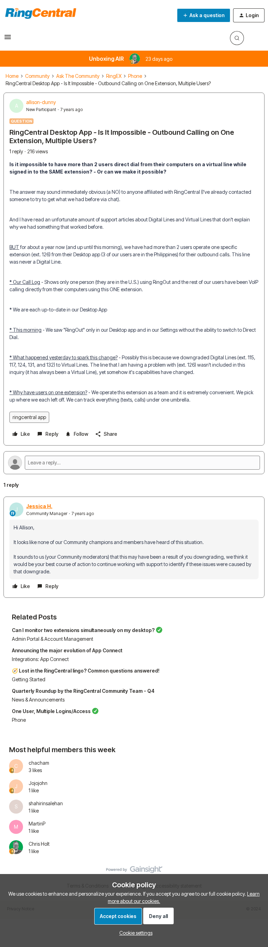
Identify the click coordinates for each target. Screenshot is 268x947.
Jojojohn (38, 783)
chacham (39, 763)
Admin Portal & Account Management (52, 639)
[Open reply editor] (134, 463)
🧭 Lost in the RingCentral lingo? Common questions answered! (85, 671)
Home (12, 76)
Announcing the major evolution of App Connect (67, 650)
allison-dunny (41, 102)
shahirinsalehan (46, 803)
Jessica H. (39, 506)
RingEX (113, 76)
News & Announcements (38, 700)
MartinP (37, 824)
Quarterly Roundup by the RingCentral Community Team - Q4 (83, 691)
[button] (7, 39)
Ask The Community (77, 76)
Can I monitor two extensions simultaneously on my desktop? (83, 630)
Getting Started (28, 679)
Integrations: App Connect (40, 659)
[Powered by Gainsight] (134, 871)
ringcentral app (29, 417)
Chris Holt (39, 844)
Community (37, 76)
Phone (135, 76)
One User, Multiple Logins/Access (51, 711)
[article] (134, 547)
